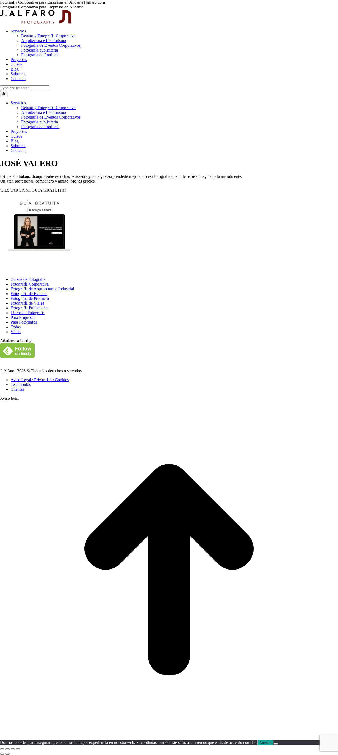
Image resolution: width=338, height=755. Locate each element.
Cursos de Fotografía (28, 279)
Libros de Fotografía (28, 312)
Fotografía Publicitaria (29, 308)
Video (16, 331)
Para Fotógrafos (24, 322)
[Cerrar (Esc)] (2, 749)
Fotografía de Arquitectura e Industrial (42, 289)
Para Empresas (23, 317)
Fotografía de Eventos (29, 293)
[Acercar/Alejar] (18, 749)
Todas (16, 327)
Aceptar (265, 743)
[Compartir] (7, 749)
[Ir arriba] (169, 737)
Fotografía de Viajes (27, 303)
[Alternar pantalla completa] (13, 749)
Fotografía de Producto (30, 298)
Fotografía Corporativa (30, 284)
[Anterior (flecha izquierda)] (2, 754)
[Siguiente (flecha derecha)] (7, 754)
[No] (276, 744)
